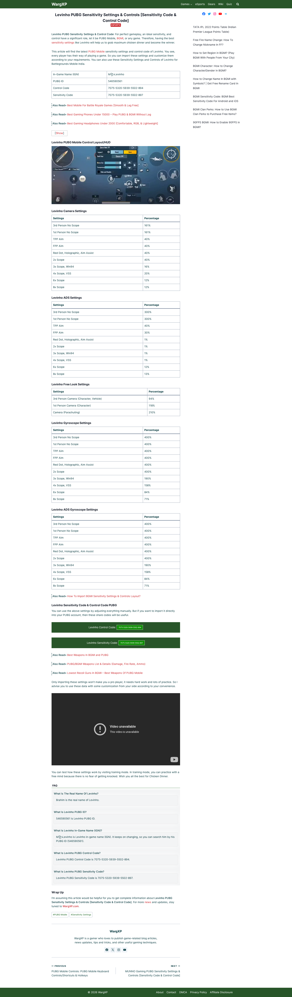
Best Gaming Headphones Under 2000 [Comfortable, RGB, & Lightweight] (112, 123)
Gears (211, 4)
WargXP (103, 992)
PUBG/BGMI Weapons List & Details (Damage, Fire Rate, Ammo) (106, 663)
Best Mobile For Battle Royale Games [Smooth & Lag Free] (103, 105)
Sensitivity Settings (81, 914)
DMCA (183, 992)
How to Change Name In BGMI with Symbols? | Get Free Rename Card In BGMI (215, 83)
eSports (200, 4)
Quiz (229, 4)
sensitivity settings (63, 42)
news (148, 902)
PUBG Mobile (96, 51)
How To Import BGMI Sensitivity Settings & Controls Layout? (104, 596)
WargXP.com (71, 906)
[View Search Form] (237, 4)
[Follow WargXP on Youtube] (124, 949)
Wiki (220, 4)
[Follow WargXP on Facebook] (106, 949)
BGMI (120, 38)
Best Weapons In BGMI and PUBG (87, 655)
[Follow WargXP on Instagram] (118, 949)
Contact (171, 992)
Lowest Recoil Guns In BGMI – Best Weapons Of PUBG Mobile (105, 672)
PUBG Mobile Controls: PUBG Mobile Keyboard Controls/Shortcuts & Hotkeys (80, 971)
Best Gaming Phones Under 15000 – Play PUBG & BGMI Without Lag (109, 114)
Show (59, 133)
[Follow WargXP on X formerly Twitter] (112, 949)
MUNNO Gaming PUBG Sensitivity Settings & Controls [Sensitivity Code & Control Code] (152, 971)
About (159, 992)
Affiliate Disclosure (221, 992)
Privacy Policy (198, 992)
